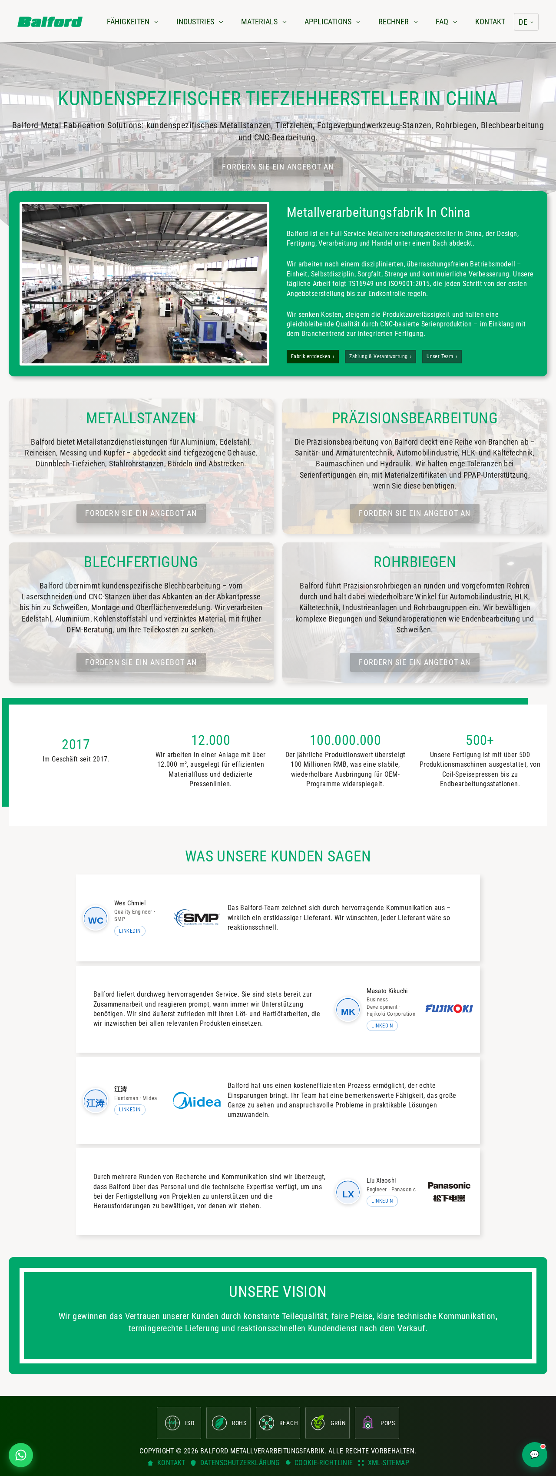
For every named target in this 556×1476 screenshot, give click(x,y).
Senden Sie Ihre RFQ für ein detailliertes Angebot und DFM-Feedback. (278, 850)
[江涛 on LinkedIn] (95, 1100)
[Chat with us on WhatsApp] (21, 1455)
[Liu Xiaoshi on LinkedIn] (348, 1191)
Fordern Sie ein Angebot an (278, 166)
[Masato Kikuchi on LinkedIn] (348, 1009)
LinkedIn (130, 931)
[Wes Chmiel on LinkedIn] (95, 918)
